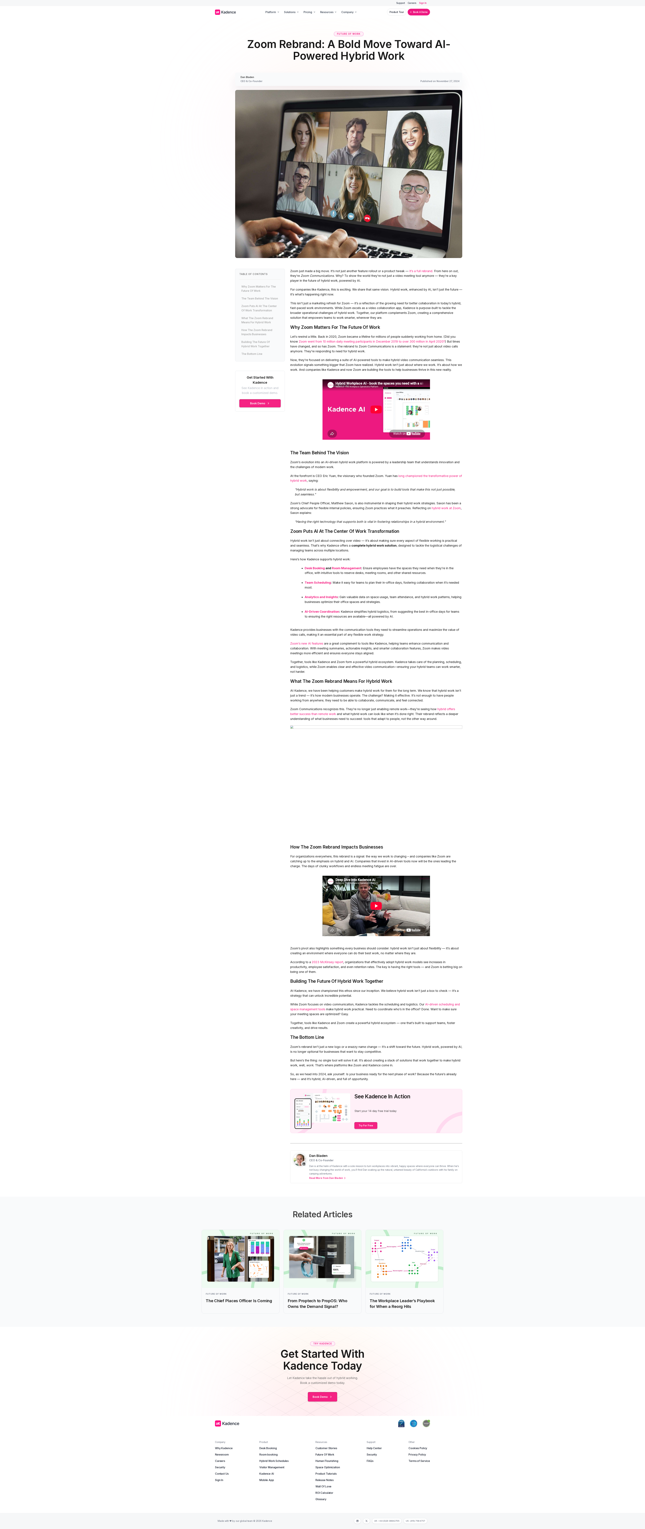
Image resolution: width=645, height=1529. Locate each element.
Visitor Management (271, 1467)
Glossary (320, 1499)
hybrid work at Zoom (446, 508)
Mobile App (266, 1480)
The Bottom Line (251, 353)
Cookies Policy (417, 1448)
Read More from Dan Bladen (326, 1178)
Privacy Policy (417, 1454)
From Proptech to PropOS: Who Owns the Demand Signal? (317, 1303)
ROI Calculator (324, 1492)
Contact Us (222, 1473)
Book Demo (257, 403)
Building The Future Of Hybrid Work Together (255, 344)
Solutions (289, 12)
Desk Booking (315, 568)
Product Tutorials (326, 1473)
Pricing (308, 12)
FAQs (370, 1461)
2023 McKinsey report (327, 962)
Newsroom (222, 1454)
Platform (270, 12)
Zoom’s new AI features (306, 643)
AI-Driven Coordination (322, 611)
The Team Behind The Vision (259, 298)
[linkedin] (357, 1521)
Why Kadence (223, 1448)
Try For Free (366, 1125)
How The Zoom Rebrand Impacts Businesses (256, 332)
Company (347, 12)
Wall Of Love (323, 1486)
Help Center (374, 1448)
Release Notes (324, 1480)
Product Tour (397, 12)
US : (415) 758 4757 (415, 1521)
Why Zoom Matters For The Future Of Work (258, 289)
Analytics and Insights (321, 597)
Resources (326, 12)
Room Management (346, 568)
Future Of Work (324, 1454)
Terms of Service (419, 1461)
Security (220, 1467)
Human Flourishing (326, 1461)
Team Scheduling (318, 582)
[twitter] (366, 1521)
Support (400, 3)
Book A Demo (420, 12)
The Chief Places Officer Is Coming (239, 1300)
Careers (412, 3)
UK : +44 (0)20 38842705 (386, 1521)
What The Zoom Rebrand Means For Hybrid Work (257, 320)
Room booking (268, 1454)
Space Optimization (327, 1467)
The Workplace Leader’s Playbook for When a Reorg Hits (402, 1303)
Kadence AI (266, 1473)
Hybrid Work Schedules (274, 1461)
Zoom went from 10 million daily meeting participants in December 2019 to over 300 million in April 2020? (372, 341)
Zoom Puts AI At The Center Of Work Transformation (259, 308)
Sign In (423, 3)
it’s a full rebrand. (421, 271)
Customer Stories (326, 1448)
